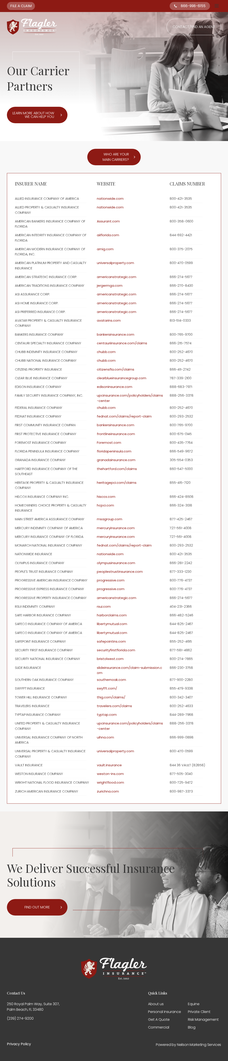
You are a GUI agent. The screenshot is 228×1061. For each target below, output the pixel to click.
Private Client (199, 1011)
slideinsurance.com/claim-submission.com (129, 670)
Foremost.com (109, 442)
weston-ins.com (110, 773)
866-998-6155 (193, 5)
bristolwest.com (110, 658)
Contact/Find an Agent (194, 26)
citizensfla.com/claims (115, 369)
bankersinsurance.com (115, 334)
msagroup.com (109, 519)
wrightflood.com (110, 782)
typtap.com (107, 714)
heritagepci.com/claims (116, 482)
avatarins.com (109, 320)
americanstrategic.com (116, 276)
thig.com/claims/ (111, 697)
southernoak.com (111, 679)
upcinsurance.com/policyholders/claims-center (130, 398)
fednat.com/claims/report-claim (124, 416)
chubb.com (106, 351)
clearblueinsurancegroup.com (121, 378)
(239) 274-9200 (20, 1018)
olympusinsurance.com (116, 563)
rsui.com (104, 606)
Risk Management (203, 1019)
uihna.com (105, 737)
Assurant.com (108, 221)
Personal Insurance (164, 1011)
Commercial (158, 1027)
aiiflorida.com (108, 235)
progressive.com (110, 580)
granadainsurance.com (116, 460)
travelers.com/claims (114, 706)
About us (156, 1004)
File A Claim (21, 5)
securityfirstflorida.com (116, 650)
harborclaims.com (112, 615)
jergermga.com (109, 285)
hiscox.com (106, 496)
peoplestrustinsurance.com (120, 571)
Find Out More (37, 907)
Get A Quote (159, 1019)
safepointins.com (111, 641)
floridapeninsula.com (114, 451)
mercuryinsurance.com (116, 528)
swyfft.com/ (107, 688)
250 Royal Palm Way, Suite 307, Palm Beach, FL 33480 (33, 1006)
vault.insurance (109, 765)
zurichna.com (108, 791)
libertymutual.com (112, 623)
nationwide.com (110, 198)
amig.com (105, 249)
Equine (194, 1004)
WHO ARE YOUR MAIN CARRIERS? (116, 157)
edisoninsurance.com (114, 386)
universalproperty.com (115, 262)
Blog (191, 1027)
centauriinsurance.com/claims (122, 343)
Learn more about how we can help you (33, 115)
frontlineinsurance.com (116, 434)
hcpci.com (105, 505)
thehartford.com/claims (117, 468)
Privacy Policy (19, 1044)
